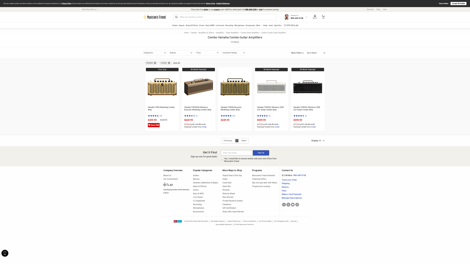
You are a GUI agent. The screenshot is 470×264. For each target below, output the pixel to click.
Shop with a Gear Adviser (233, 211)
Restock (226, 190)
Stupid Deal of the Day (232, 175)
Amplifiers (220, 33)
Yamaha (194, 33)
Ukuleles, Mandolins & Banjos (205, 183)
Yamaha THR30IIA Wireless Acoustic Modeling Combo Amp (197, 108)
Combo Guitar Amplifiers (250, 33)
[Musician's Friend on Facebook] (284, 204)
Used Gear (227, 183)
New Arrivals (228, 197)
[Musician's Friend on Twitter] (288, 204)
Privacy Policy (66, 3)
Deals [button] (265, 25)
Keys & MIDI (210, 25)
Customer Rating (230, 53)
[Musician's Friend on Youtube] (293, 204)
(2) (197, 116)
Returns (285, 187)
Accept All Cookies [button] (458, 3)
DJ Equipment (199, 201)
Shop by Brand (229, 193)
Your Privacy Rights (265, 221)
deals (206, 10)
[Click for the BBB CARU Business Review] (178, 221)
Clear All (176, 63)
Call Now (293, 175)
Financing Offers (259, 179)
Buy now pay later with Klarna (264, 183)
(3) (270, 116)
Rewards (370, 9)
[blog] (176, 185)
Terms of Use (210, 3)
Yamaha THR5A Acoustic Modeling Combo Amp (231, 108)
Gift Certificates (229, 208)
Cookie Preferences (223, 3)
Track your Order (289, 180)
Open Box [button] (277, 25)
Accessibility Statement (224, 224)
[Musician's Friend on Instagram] (297, 204)
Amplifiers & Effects (206, 33)
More (258, 25)
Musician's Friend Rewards (263, 175)
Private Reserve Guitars (233, 201)
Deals (225, 179)
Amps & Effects (192, 25)
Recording (229, 25)
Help (385, 9)
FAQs (284, 191)
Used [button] (271, 25)
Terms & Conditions (249, 221)
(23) (160, 116)
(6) (306, 116)
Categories (148, 53)
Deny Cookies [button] (443, 3)
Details (204, 127)
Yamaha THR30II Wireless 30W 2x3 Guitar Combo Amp (270, 108)
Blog (378, 9)
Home (186, 33)
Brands (173, 53)
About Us (167, 175)
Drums (201, 25)
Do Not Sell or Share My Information (196, 221)
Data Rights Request (218, 221)
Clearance (227, 204)
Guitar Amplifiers (232, 33)
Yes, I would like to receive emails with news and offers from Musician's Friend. (250, 159)
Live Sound (220, 25)
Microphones (239, 25)
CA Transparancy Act (281, 221)
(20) (233, 116)
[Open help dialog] (4, 253)
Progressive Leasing (261, 186)
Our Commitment (170, 179)
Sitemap (293, 221)
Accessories (250, 25)
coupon (217, 10)
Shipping (286, 183)
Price (198, 53)
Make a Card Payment (291, 194)
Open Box (227, 186)
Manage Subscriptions (292, 198)
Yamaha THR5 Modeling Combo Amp (161, 108)
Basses (182, 25)
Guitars (175, 25)
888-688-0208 (251, 10)
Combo (164, 63)
